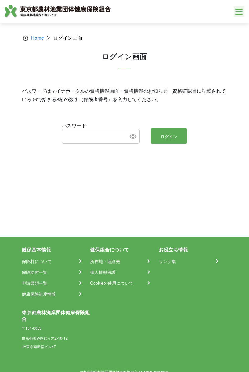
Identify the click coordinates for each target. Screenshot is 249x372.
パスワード (74, 125)
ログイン (168, 136)
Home (37, 37)
